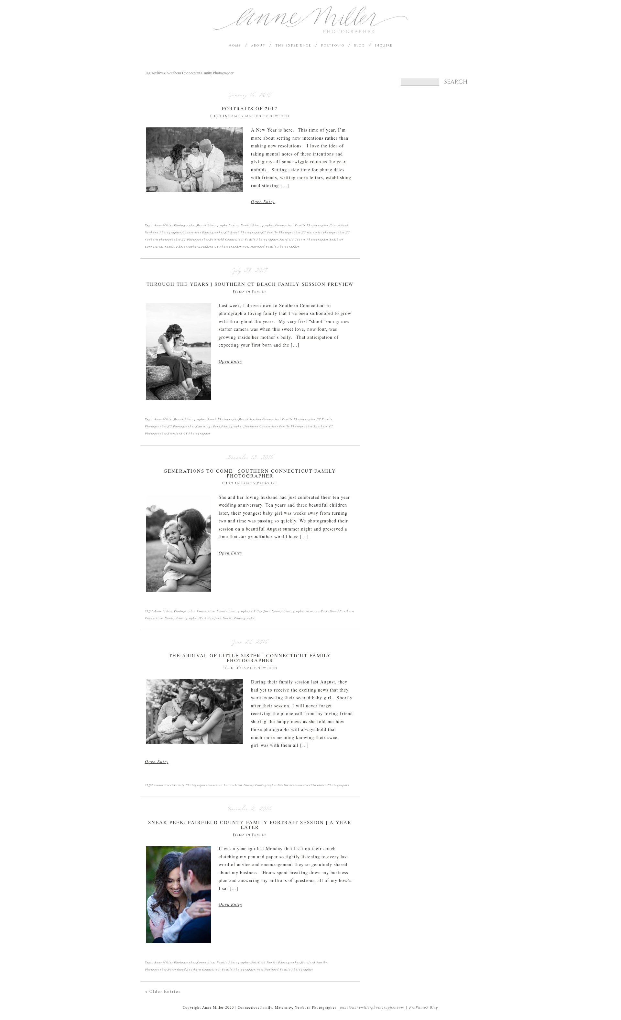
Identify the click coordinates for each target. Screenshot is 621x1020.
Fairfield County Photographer (304, 239)
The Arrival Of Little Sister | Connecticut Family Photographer (250, 657)
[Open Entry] (195, 159)
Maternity (256, 116)
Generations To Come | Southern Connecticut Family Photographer (250, 473)
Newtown (313, 611)
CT (253, 611)
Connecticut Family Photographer (302, 225)
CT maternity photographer (323, 232)
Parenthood (330, 611)
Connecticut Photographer (203, 232)
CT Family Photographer (281, 232)
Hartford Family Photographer (280, 611)
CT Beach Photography (243, 232)
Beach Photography (212, 225)
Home (235, 45)
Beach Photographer (190, 419)
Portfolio (332, 45)
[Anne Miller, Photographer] (310, 31)
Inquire (384, 45)
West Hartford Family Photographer (271, 246)
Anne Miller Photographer (175, 225)
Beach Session (250, 419)
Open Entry (263, 201)
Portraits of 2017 (250, 108)
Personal (267, 483)
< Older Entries (163, 991)
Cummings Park (208, 426)
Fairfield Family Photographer (275, 962)
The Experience (293, 45)
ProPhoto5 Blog (423, 1007)
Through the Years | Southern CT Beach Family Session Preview (250, 284)
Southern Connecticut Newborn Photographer (314, 785)
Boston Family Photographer (251, 225)
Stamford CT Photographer (189, 433)
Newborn (279, 116)
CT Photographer (195, 239)
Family (236, 116)
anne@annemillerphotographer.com (372, 1007)
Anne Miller (163, 419)
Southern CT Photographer (220, 246)
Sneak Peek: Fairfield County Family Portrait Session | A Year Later (250, 824)
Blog (359, 45)
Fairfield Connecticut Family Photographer (244, 239)
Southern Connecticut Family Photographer (278, 426)
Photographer (232, 426)
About (258, 45)
